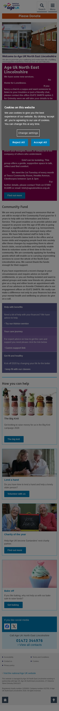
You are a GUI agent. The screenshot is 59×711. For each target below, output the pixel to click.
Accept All (40, 142)
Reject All (18, 142)
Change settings (28, 133)
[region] (30, 125)
